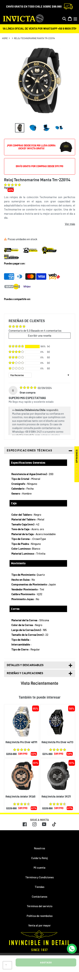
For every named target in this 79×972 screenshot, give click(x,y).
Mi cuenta (39, 867)
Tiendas (39, 886)
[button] (12, 185)
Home (5, 38)
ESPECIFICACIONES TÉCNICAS (29, 450)
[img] (28, 387)
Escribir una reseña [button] (39, 335)
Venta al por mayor (39, 925)
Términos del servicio (39, 906)
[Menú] (75, 18)
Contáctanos (39, 896)
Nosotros (39, 848)
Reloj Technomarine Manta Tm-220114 (34, 38)
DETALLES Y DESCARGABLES (25, 665)
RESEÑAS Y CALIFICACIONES (25, 673)
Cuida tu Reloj (39, 858)
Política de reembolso (40, 915)
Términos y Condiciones (39, 877)
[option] (19, 127)
